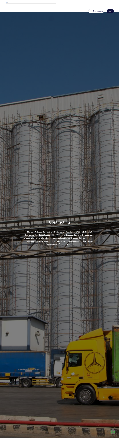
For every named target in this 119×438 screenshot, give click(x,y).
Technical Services (49, 11)
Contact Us (82, 11)
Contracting (36, 11)
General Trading (62, 11)
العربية (110, 11)
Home (24, 11)
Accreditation (72, 11)
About (29, 11)
